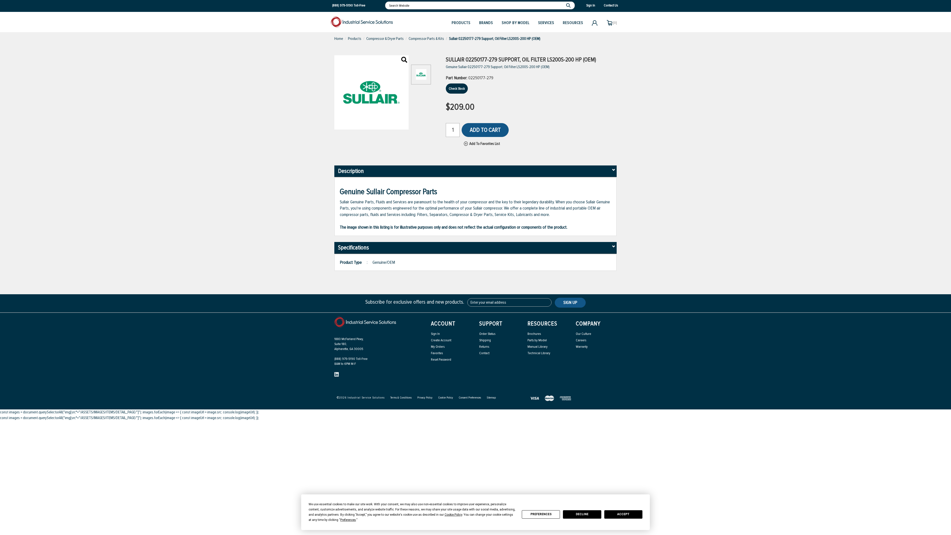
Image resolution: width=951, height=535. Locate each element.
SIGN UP (570, 302)
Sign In (435, 334)
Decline (582, 514)
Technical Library (539, 353)
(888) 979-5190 (342, 5)
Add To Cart (485, 130)
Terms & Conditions (401, 398)
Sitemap (491, 398)
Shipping (485, 340)
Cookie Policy (445, 398)
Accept (623, 514)
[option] (421, 77)
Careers (581, 340)
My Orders (438, 347)
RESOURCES (542, 323)
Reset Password (441, 359)
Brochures (534, 334)
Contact (484, 353)
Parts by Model (537, 340)
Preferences (541, 514)
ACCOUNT (443, 323)
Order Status (487, 334)
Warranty (582, 347)
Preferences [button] (348, 520)
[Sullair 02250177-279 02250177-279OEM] (404, 60)
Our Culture (583, 334)
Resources (573, 22)
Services (546, 22)
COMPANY (588, 323)
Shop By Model (515, 22)
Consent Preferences (470, 398)
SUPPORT (490, 323)
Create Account (441, 340)
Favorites (437, 353)
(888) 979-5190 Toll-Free (351, 359)
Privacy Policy (424, 398)
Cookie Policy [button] (453, 514)
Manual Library (538, 347)
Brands (486, 22)
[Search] (569, 5)
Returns (484, 347)
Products (461, 22)
